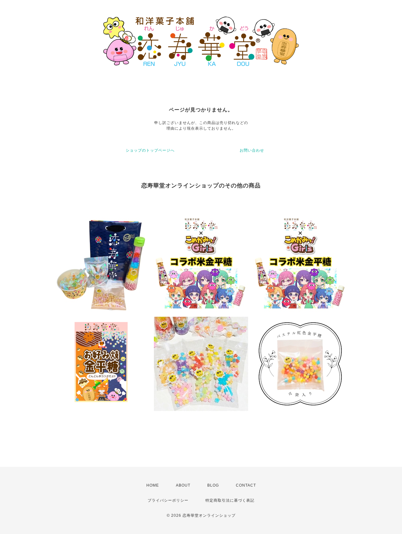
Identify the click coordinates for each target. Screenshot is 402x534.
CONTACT (246, 485)
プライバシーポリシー (168, 500)
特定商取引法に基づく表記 (229, 500)
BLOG (213, 485)
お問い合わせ (252, 150)
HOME (152, 485)
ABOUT (183, 485)
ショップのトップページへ (150, 150)
